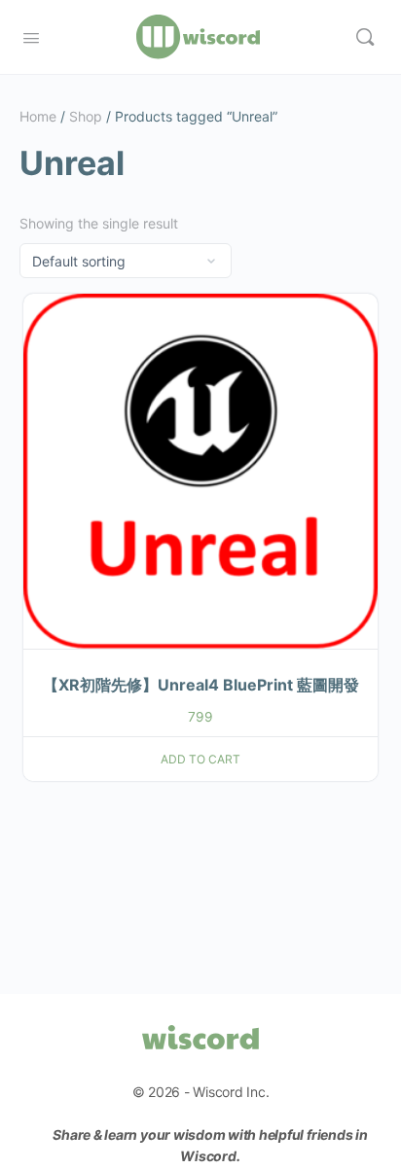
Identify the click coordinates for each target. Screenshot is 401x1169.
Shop (85, 116)
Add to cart (200, 759)
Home (37, 116)
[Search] (365, 37)
